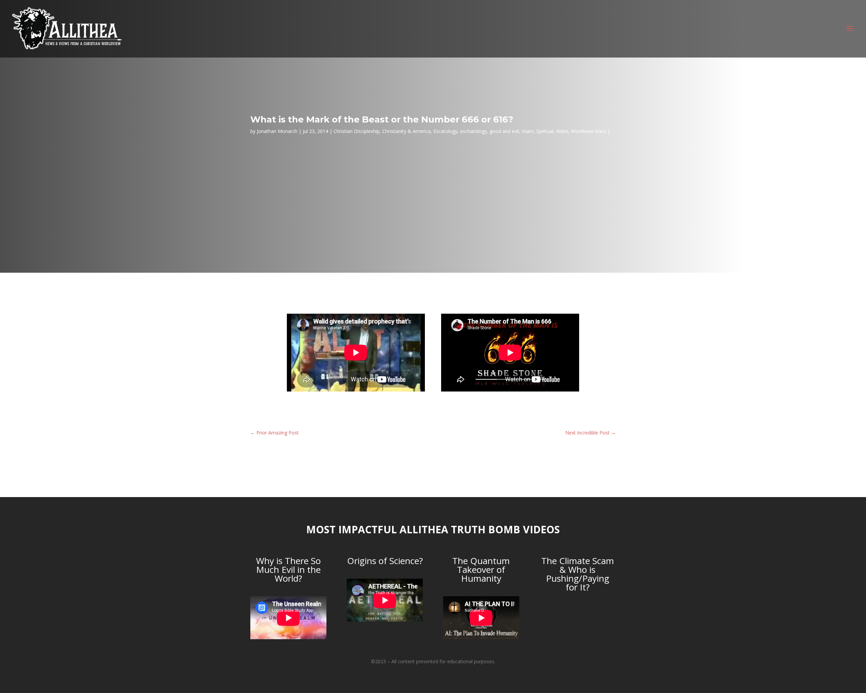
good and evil (504, 131)
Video (562, 131)
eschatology (473, 131)
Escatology (445, 131)
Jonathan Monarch (277, 131)
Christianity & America (406, 131)
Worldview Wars (588, 131)
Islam (527, 131)
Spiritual (544, 131)
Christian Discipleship (357, 131)
